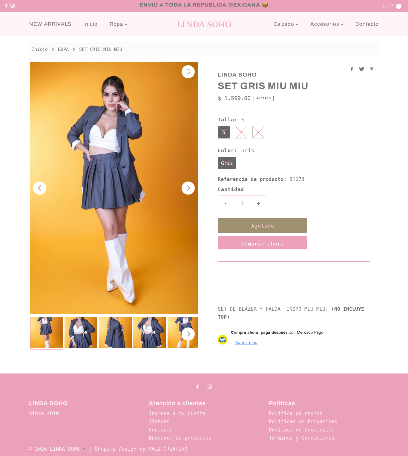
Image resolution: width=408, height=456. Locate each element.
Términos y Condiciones (302, 438)
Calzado (285, 24)
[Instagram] (12, 6)
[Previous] (39, 188)
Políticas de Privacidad (303, 421)
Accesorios (325, 24)
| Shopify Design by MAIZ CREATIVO (138, 449)
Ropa (117, 24)
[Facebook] (6, 6)
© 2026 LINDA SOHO (54, 449)
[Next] (188, 188)
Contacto (367, 24)
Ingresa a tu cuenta (177, 413)
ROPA (63, 49)
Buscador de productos (180, 438)
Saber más (246, 342)
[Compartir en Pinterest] (371, 69)
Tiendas (159, 421)
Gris (227, 163)
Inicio (90, 24)
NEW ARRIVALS (50, 24)
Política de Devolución (302, 430)
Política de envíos (296, 413)
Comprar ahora (262, 244)
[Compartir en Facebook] (353, 69)
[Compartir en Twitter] (363, 69)
